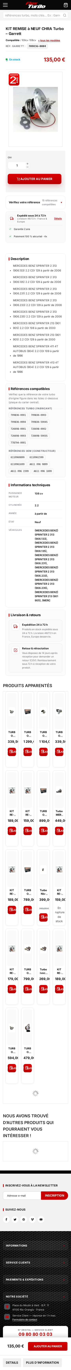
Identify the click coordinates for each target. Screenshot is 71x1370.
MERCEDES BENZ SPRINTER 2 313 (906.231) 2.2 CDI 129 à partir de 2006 (37, 291)
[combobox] (35, 15)
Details (12, 1362)
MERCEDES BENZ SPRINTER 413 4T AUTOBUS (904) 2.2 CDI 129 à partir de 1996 (36, 367)
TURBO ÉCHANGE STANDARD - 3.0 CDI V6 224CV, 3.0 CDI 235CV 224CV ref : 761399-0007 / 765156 (27, 1050)
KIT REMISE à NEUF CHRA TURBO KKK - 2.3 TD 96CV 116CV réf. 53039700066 (28, 813)
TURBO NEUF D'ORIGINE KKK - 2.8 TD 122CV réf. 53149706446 (12, 1050)
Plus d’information (42, 1362)
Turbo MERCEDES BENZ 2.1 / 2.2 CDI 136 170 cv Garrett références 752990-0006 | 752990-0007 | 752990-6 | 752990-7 (59, 813)
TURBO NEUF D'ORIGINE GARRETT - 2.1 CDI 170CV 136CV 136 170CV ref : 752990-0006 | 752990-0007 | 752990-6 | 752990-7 (43, 813)
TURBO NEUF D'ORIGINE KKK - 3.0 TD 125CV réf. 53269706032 (43, 734)
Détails (58, 218)
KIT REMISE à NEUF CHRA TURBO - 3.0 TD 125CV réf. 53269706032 (59, 892)
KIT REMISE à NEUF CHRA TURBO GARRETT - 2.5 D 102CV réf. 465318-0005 (12, 971)
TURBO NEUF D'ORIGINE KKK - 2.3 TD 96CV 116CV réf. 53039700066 (27, 971)
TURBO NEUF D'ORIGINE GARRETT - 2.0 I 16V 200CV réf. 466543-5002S (27, 734)
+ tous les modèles (49, 40)
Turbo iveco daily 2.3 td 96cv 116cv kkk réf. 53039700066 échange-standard (43, 971)
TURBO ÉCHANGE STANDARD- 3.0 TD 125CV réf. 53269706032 (59, 734)
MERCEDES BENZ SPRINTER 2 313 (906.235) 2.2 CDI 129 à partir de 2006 (37, 314)
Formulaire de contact (24, 1319)
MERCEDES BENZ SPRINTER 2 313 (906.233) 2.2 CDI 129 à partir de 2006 (37, 303)
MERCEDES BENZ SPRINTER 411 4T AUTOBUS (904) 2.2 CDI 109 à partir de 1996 (36, 351)
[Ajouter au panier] (12, 752)
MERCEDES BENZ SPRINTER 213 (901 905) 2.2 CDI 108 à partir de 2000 (36, 326)
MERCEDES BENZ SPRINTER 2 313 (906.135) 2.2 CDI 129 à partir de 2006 (37, 279)
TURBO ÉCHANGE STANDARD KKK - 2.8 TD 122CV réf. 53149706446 (12, 734)
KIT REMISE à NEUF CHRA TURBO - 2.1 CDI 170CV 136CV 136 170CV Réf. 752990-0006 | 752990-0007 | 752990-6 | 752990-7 (59, 971)
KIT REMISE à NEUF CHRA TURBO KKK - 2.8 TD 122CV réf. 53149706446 (12, 892)
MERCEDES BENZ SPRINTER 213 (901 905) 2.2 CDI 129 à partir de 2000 (36, 337)
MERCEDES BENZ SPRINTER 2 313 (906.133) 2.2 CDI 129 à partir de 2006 (37, 268)
